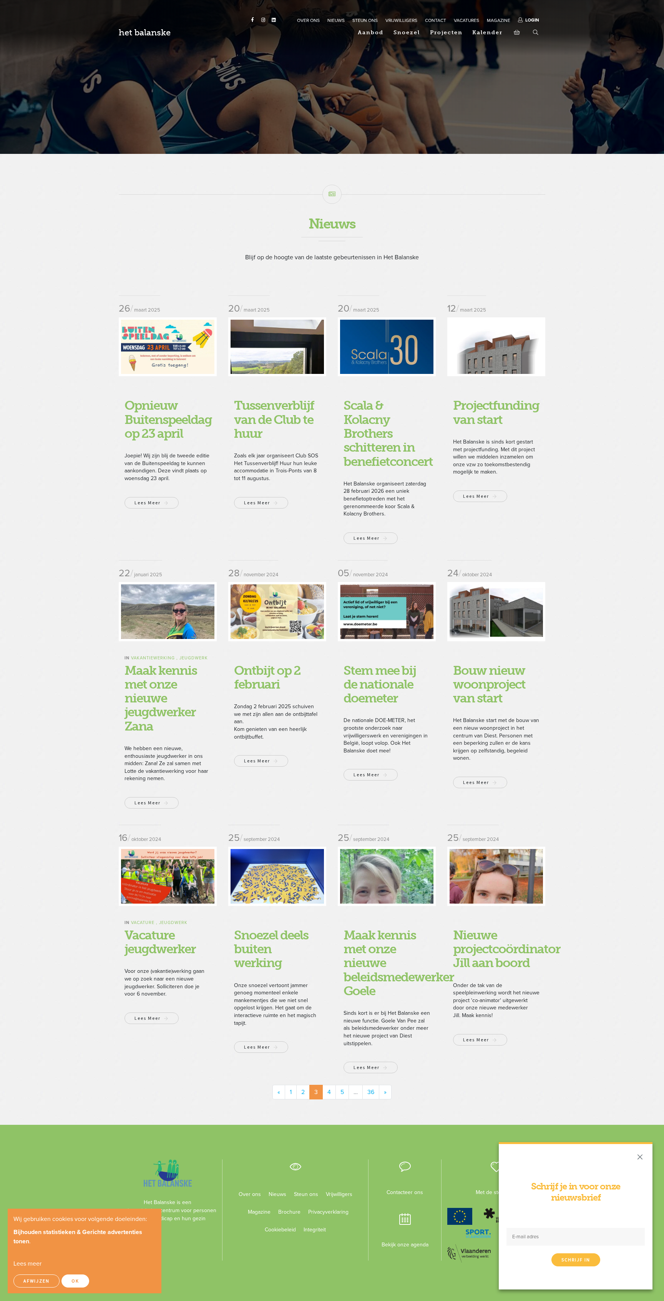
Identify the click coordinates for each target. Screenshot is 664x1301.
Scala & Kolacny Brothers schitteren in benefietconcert (388, 433)
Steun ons (306, 1194)
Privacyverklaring (325, 1212)
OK (75, 1281)
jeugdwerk (193, 658)
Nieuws (277, 1194)
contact (435, 20)
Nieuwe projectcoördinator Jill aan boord (506, 949)
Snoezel (406, 32)
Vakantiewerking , (155, 658)
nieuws (336, 20)
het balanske (145, 32)
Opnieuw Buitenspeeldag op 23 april (168, 419)
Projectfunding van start (496, 412)
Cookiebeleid (280, 1229)
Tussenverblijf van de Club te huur (274, 419)
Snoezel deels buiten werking (271, 949)
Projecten (446, 32)
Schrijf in (575, 1260)
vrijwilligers (401, 20)
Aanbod (370, 32)
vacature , (145, 922)
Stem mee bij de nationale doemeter (380, 684)
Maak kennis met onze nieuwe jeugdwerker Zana (160, 698)
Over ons (250, 1194)
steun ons (365, 20)
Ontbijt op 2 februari (267, 677)
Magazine (259, 1212)
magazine (498, 20)
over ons (308, 20)
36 (370, 1092)
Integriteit (315, 1229)
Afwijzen (36, 1281)
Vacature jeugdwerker (160, 942)
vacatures (466, 20)
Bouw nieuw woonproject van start (489, 684)
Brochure (289, 1212)
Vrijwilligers (339, 1194)
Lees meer (147, 502)
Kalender (487, 32)
